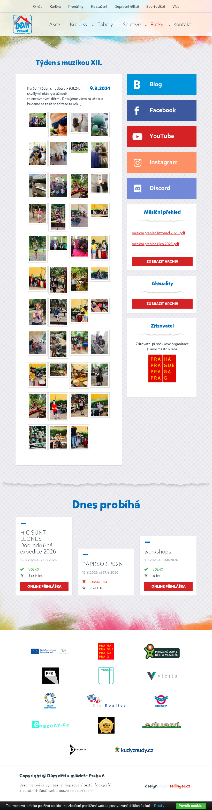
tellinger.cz (180, 786)
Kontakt (182, 24)
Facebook (162, 110)
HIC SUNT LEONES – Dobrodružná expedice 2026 (38, 542)
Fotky (156, 24)
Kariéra (55, 6)
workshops (157, 551)
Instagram (163, 163)
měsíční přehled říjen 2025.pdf (155, 243)
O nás (37, 6)
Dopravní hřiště (127, 6)
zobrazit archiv (162, 262)
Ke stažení (99, 6)
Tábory (105, 24)
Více (175, 6)
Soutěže (132, 24)
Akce (54, 24)
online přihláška (44, 586)
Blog (155, 85)
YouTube (161, 136)
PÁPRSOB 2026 (102, 564)
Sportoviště (155, 6)
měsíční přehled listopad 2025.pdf (158, 233)
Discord (159, 188)
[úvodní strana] (22, 24)
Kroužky (79, 24)
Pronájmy (76, 6)
